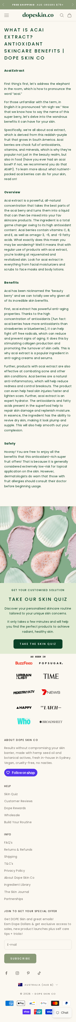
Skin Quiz (11, 794)
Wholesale (12, 815)
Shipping (10, 856)
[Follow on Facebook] (6, 973)
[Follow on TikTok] (39, 973)
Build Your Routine (18, 822)
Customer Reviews (18, 801)
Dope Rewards (15, 808)
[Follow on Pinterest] (28, 973)
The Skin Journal (16, 892)
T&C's (8, 863)
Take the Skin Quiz (38, 644)
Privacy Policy (14, 870)
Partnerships (13, 899)
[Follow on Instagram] (17, 973)
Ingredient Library (17, 885)
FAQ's (8, 842)
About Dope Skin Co (19, 878)
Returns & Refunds (18, 849)
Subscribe (20, 959)
